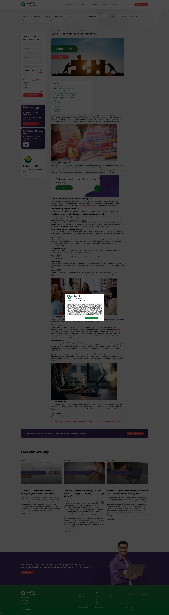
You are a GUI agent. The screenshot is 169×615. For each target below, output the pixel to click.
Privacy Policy (92, 310)
